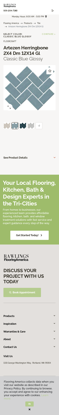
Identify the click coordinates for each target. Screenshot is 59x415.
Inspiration (9, 323)
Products (28, 23)
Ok (29, 404)
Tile (38, 23)
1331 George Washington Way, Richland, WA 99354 (27, 363)
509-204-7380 (10, 11)
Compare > (49, 34)
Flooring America (11, 23)
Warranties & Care (14, 331)
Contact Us (10, 346)
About (7, 339)
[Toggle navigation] (53, 10)
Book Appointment (24, 292)
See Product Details (15, 157)
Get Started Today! (27, 235)
